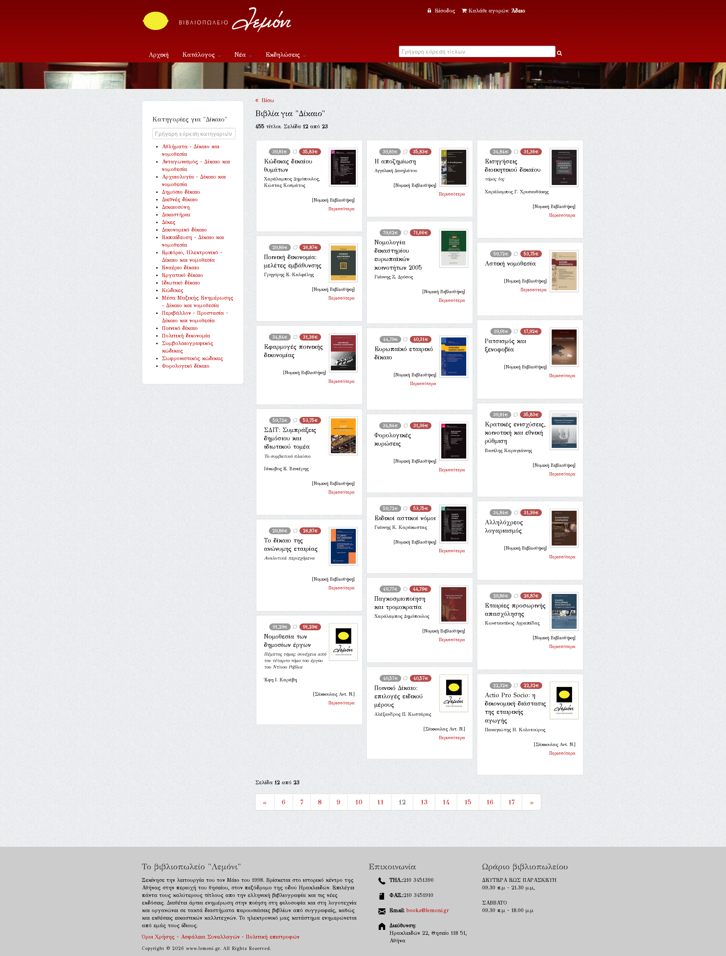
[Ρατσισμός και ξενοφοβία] (561, 347)
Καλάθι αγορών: (496, 11)
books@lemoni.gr (427, 910)
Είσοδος (445, 11)
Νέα (241, 54)
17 (511, 802)
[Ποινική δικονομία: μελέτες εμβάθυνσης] (340, 263)
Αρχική (159, 54)
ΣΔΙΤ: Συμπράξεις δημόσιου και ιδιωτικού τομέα (290, 438)
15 (468, 802)
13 (424, 802)
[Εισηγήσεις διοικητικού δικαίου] (561, 167)
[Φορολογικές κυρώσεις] (450, 441)
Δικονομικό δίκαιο (184, 230)
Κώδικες (172, 290)
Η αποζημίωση (395, 161)
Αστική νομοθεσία (510, 263)
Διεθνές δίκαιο (180, 199)
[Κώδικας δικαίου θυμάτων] (340, 167)
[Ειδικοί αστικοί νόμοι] (450, 524)
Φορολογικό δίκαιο (185, 366)
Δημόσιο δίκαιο (181, 192)
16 (489, 802)
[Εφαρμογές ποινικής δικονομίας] (340, 352)
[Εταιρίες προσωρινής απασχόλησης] (561, 611)
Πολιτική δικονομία (186, 336)
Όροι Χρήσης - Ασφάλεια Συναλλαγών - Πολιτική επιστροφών (220, 937)
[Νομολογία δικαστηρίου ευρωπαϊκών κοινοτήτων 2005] (450, 248)
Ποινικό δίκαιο (180, 328)
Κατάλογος (199, 54)
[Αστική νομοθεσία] (561, 271)
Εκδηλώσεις (283, 54)
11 (380, 802)
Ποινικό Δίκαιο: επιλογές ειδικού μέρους (398, 696)
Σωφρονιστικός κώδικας (192, 358)
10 (358, 802)
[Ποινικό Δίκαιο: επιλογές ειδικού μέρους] (450, 693)
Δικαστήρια (176, 214)
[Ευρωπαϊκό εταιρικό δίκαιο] (450, 357)
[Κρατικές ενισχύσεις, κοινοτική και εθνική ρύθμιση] (561, 430)
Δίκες (168, 222)
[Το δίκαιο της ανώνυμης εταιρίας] (340, 546)
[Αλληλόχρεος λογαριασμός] (561, 528)
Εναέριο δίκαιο (180, 267)
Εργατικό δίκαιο (182, 275)
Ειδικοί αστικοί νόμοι (405, 518)
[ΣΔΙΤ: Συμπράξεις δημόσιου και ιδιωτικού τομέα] (340, 436)
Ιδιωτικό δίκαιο (181, 283)
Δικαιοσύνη (176, 207)
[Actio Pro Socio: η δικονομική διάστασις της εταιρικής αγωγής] (561, 700)
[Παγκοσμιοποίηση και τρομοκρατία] (450, 604)
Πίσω (266, 100)
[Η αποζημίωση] (450, 167)
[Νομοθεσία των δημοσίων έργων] (340, 642)
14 (446, 802)
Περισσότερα (341, 208)
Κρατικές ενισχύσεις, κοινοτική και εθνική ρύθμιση (515, 433)
